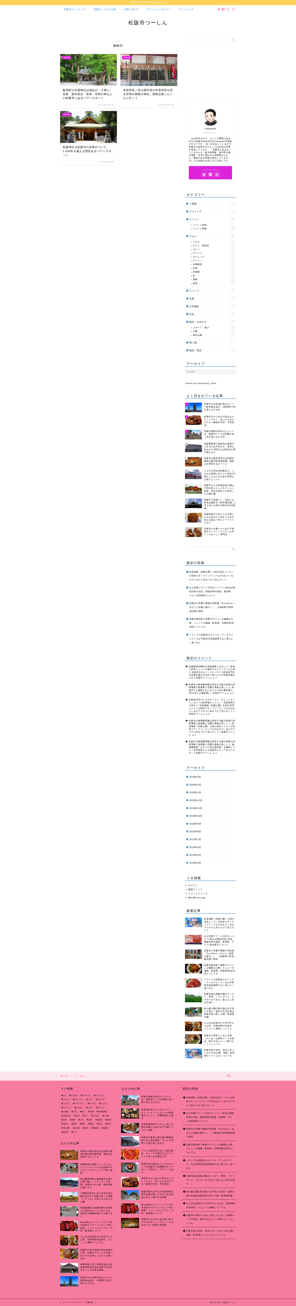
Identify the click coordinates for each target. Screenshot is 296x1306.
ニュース (211, 290)
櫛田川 (65, 1124)
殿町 (83, 1124)
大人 (86, 1116)
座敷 (73, 1120)
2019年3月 (195, 863)
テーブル (93, 1103)
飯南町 (95, 1128)
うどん (213, 242)
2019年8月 (195, 831)
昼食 (90, 1120)
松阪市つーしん (148, 22)
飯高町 (105, 1128)
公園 (213, 331)
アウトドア (211, 211)
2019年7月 (195, 839)
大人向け (96, 1116)
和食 (213, 268)
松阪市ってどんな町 (105, 9)
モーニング (213, 257)
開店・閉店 (211, 350)
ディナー (104, 1103)
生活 (211, 314)
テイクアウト (79, 1103)
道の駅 (77, 1128)
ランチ (90, 1107)
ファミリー (67, 1107)
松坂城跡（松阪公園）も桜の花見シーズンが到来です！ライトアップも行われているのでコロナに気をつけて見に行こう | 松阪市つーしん (212, 729)
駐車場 (65, 1132)
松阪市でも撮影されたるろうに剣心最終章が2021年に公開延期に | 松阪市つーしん (211, 690)
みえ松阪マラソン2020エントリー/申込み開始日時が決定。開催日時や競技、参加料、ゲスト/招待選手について (212, 591)
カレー (213, 249)
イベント (211, 219)
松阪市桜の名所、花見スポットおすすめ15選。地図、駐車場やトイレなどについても (210, 1233)
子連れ (107, 1116)
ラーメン (213, 260)
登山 (100, 1124)
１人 (74, 1132)
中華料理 (213, 264)
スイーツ (213, 253)
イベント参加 (213, 225)
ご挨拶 (211, 203)
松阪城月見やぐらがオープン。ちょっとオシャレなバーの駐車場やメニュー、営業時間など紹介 (212, 703)
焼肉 (91, 1124)
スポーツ (101, 1099)
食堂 (213, 283)
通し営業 (66, 1128)
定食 (64, 1120)
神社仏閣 (213, 335)
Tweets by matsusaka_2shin (200, 383)
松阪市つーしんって (75, 9)
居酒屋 (213, 272)
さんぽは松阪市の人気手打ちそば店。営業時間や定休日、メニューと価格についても (210, 1205)
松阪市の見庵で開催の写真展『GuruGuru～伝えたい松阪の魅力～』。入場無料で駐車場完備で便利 (212, 607)
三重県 (65, 1112)
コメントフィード (198, 893)
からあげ (74, 1095)
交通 (211, 298)
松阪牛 (109, 1120)
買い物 (211, 342)
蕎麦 (213, 279)
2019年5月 (195, 855)
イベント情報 (213, 228)
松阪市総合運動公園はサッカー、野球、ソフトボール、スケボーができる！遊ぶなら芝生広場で (210, 1180)
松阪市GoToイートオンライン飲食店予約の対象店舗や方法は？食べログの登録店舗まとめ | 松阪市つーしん (212, 675)
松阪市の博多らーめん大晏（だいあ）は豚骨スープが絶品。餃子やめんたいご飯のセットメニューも (210, 1219)
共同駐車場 (103, 1112)
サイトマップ (186, 9)
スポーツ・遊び (213, 327)
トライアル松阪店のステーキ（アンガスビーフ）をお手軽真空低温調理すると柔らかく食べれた (211, 639)
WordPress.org (196, 897)
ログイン (193, 885)
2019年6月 (195, 847)
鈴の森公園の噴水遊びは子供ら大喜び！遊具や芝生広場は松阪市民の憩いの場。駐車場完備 (210, 1194)
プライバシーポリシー (158, 9)
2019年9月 (195, 823)
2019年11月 (195, 808)
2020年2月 (195, 784)
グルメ (211, 236)
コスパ (90, 1099)
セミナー (66, 1103)
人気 (74, 1112)
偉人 (83, 1112)
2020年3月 (195, 777)
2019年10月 (196, 816)
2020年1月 (195, 792)
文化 (81, 1120)
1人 (64, 1095)
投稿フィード (195, 889)
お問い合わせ (131, 9)
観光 (108, 1124)
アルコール (100, 1095)
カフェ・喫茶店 (213, 245)
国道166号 (67, 1116)
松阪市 (99, 1120)
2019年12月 (196, 800)
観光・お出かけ (211, 322)
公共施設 (211, 306)
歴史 (74, 1124)
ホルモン (79, 1107)
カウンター (79, 1099)
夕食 (77, 1116)
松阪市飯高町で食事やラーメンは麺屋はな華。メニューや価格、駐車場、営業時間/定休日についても (211, 623)
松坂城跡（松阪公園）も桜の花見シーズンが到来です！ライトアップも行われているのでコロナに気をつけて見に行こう (211, 576)
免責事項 (89, 1302)
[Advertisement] (210, 74)
